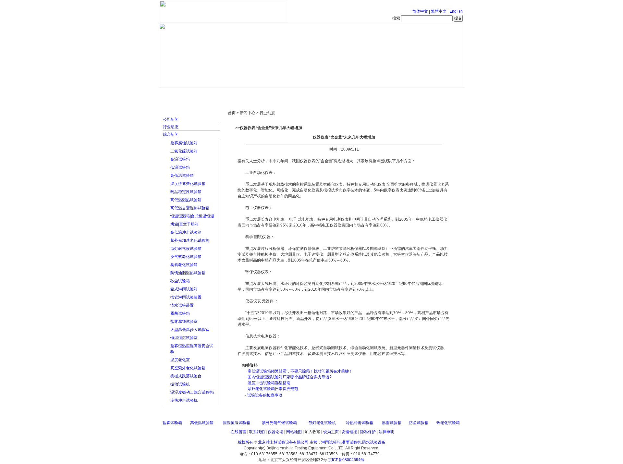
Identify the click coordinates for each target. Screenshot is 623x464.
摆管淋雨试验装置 (186, 297)
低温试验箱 (180, 167)
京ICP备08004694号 (346, 460)
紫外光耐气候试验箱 (279, 423)
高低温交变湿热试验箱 (189, 208)
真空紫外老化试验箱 (187, 368)
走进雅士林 (215, 94)
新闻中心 (251, 94)
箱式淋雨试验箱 (184, 289)
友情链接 (349, 432)
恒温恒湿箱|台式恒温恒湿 (192, 216)
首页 (180, 94)
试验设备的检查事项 (264, 395)
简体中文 (420, 11)
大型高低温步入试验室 (189, 329)
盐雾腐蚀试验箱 (184, 143)
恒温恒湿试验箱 (236, 423)
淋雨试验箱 (391, 423)
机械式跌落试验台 (186, 376)
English (456, 11)
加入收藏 (312, 432)
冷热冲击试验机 (184, 400)
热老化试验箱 (448, 423)
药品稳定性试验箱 (186, 191)
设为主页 (331, 432)
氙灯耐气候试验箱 (186, 248)
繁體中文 (438, 11)
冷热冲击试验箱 (359, 423)
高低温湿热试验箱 (186, 200)
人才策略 (358, 94)
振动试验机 (180, 384)
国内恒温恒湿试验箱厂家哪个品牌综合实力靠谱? (290, 377)
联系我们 (257, 432)
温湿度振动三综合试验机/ (192, 392)
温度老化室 (180, 360)
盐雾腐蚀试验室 (184, 321)
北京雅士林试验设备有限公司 (283, 442)
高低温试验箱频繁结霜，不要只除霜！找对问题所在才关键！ (300, 371)
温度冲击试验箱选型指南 (269, 383)
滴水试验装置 (182, 305)
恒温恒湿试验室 (184, 338)
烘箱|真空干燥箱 (184, 224)
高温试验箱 (180, 159)
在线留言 (238, 432)
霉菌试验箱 (180, 313)
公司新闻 (170, 119)
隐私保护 (368, 432)
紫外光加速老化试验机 (189, 240)
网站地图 (294, 432)
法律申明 (386, 432)
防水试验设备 (373, 442)
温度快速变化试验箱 (187, 183)
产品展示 (287, 94)
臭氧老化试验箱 (184, 265)
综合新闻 (170, 134)
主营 (313, 442)
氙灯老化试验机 (322, 423)
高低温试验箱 (182, 175)
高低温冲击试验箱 (186, 232)
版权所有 (245, 442)
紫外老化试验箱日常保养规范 (273, 388)
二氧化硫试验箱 (184, 151)
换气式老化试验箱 (186, 256)
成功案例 (323, 94)
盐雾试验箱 (172, 423)
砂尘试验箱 (180, 281)
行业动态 (170, 127)
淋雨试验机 (351, 442)
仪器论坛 (275, 432)
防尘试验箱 (418, 423)
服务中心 (394, 94)
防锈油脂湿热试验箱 (187, 273)
